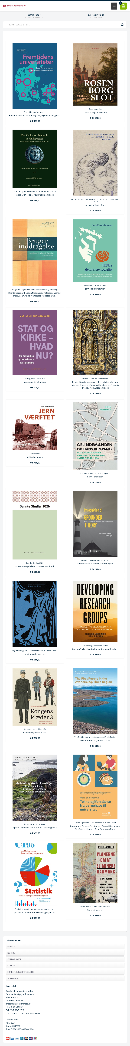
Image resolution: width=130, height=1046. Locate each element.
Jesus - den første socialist (95, 285)
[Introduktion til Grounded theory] (95, 556)
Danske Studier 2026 (34, 563)
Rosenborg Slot (95, 109)
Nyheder (11, 952)
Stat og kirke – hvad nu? (35, 378)
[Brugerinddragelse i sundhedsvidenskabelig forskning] (35, 285)
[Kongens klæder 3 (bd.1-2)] (35, 724)
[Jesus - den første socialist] (95, 281)
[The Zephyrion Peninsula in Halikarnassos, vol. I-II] (35, 187)
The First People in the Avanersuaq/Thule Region (95, 737)
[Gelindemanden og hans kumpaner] (95, 469)
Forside (11, 946)
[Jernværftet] (35, 449)
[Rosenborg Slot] (95, 104)
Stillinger (12, 978)
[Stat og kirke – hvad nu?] (35, 374)
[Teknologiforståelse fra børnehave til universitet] (95, 818)
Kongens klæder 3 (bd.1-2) (35, 729)
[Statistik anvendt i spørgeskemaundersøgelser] (35, 904)
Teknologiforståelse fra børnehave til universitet (95, 823)
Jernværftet (34, 453)
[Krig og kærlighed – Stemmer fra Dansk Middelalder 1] (35, 646)
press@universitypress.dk (18, 1003)
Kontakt (11, 965)
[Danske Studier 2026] (35, 558)
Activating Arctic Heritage (34, 824)
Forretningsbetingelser (20, 971)
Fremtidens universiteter (34, 112)
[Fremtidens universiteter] (35, 107)
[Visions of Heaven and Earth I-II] (95, 374)
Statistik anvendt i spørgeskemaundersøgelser (34, 909)
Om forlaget (14, 959)
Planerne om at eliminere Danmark (95, 906)
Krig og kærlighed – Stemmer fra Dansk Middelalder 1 (34, 650)
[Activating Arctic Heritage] (35, 819)
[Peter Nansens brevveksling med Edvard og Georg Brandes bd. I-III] (95, 194)
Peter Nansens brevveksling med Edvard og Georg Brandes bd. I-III (95, 200)
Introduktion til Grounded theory (95, 560)
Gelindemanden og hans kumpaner (95, 473)
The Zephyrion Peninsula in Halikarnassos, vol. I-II (35, 191)
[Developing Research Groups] (95, 641)
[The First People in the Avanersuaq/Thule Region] (95, 732)
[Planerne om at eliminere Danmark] (95, 902)
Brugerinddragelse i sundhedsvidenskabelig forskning (34, 289)
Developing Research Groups (95, 645)
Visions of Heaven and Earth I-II (95, 378)
